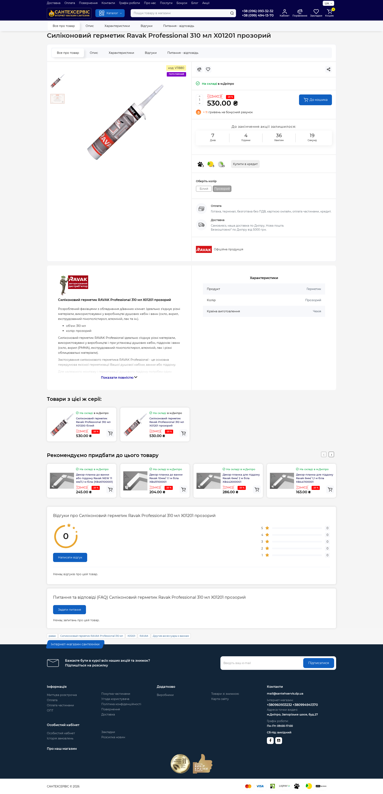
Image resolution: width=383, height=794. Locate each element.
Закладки (108, 732)
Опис (90, 26)
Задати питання (69, 609)
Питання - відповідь (178, 26)
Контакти (108, 3)
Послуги (166, 3)
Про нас (150, 3)
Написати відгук (70, 557)
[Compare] (199, 69)
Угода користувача (115, 699)
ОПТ (50, 710)
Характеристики (117, 26)
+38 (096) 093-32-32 (257, 11)
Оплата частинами (60, 705)
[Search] (232, 13)
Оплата (69, 3)
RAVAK (144, 635)
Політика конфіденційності (121, 704)
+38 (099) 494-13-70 (258, 15)
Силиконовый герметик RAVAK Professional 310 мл (91, 635)
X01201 (131, 635)
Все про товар (64, 26)
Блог (194, 3)
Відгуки (146, 26)
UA (327, 3)
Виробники (165, 695)
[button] (324, 454)
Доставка (53, 3)
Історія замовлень (60, 738)
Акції (205, 3)
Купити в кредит (245, 164)
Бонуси (182, 3)
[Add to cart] (110, 433)
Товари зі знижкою (225, 694)
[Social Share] (328, 69)
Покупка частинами (115, 694)
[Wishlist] (208, 69)
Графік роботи (129, 3)
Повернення (88, 3)
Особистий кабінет (61, 733)
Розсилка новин (113, 737)
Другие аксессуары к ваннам (171, 635)
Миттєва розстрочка (62, 695)
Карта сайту (220, 699)
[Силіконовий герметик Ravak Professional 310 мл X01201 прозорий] (125, 122)
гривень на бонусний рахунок (228, 112)
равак (52, 635)
